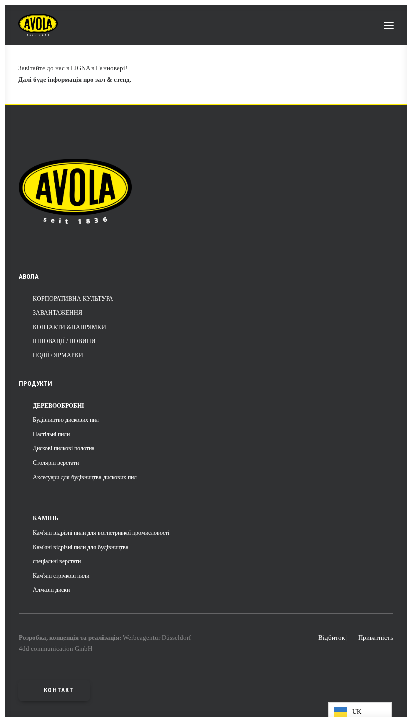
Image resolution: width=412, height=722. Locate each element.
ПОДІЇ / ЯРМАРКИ (58, 355)
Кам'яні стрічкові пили (61, 575)
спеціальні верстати (57, 561)
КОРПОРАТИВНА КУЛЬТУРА (73, 298)
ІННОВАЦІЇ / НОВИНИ (64, 341)
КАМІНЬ (45, 518)
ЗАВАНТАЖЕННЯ (57, 312)
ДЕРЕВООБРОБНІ (58, 405)
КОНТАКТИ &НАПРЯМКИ (69, 327)
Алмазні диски (51, 589)
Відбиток (331, 637)
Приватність (375, 637)
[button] (389, 25)
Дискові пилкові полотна (63, 448)
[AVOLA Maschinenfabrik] (38, 25)
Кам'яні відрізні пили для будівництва (80, 547)
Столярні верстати (56, 462)
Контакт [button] (59, 690)
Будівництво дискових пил (66, 419)
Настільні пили (51, 434)
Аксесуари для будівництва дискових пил (85, 477)
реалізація (103, 637)
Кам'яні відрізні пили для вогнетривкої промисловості (101, 532)
